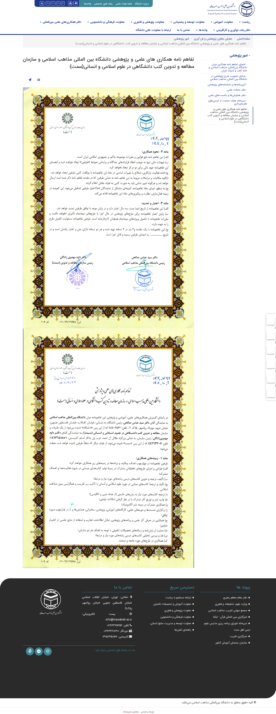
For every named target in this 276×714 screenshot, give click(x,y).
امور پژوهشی (181, 38)
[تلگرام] (39, 651)
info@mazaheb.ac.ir (119, 619)
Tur (53, 3)
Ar (63, 3)
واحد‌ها (202, 30)
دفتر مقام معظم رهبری (235, 597)
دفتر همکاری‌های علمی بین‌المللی (61, 22)
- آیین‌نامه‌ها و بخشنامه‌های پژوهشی (227, 84)
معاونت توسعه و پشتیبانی (188, 22)
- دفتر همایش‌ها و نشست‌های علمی (227, 95)
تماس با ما (183, 30)
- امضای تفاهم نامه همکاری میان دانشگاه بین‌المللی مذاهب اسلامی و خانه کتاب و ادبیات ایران (228, 67)
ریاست (245, 22)
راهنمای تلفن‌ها (183, 630)
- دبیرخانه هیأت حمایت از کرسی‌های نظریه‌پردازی (227, 102)
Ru (47, 3)
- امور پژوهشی (240, 55)
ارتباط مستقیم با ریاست (178, 597)
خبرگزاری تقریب (238, 636)
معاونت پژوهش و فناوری (148, 22)
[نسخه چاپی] (39, 79)
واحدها (87, 4)
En (58, 3)
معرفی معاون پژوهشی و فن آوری (213, 38)
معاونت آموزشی (223, 22)
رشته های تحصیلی (103, 4)
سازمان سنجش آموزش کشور (231, 643)
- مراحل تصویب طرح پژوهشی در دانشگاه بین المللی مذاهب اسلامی (228, 77)
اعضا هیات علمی (124, 4)
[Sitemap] (70, 3)
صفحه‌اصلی (243, 38)
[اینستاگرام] (48, 651)
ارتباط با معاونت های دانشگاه (153, 30)
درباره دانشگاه (142, 4)
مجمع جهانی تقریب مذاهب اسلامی (227, 610)
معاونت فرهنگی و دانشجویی (107, 22)
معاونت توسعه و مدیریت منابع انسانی (170, 623)
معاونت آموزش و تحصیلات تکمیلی (172, 604)
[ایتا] (30, 651)
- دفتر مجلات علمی (237, 90)
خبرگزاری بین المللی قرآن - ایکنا (230, 617)
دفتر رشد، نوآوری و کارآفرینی (232, 30)
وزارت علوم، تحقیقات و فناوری (231, 604)
